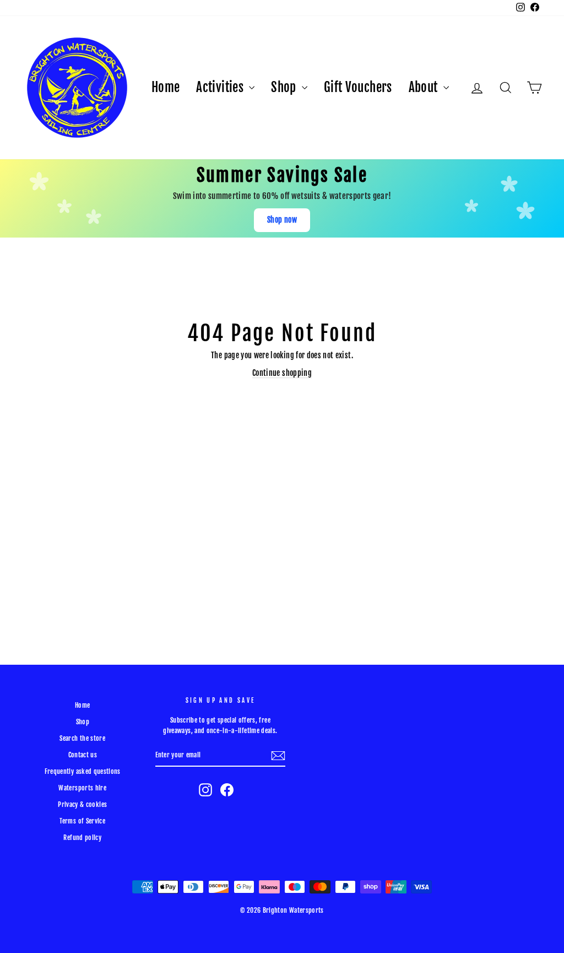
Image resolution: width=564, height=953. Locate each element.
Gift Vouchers (358, 87)
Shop (285, 87)
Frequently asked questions (83, 771)
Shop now (282, 219)
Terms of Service (82, 821)
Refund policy (82, 837)
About (425, 87)
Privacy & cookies (82, 804)
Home (165, 87)
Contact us (82, 755)
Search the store (82, 738)
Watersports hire (82, 788)
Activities (221, 87)
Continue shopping (282, 373)
